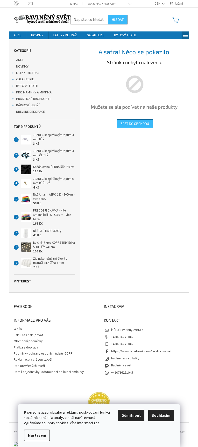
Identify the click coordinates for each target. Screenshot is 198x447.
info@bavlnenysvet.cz (127, 329)
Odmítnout (131, 415)
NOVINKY (22, 66)
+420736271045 (122, 337)
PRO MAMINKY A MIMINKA (34, 92)
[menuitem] (17, 35)
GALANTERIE (25, 79)
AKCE (20, 60)
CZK (158, 3)
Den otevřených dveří (29, 366)
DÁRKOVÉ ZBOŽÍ (27, 105)
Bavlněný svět (121, 365)
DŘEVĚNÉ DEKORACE (30, 111)
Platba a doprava (26, 347)
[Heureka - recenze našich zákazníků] (99, 403)
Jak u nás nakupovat (103, 4)
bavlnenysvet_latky (125, 358)
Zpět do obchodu (134, 123)
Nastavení (37, 435)
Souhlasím (161, 415)
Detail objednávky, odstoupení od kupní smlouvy (49, 372)
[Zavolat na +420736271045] (21, 3)
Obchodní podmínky (28, 341)
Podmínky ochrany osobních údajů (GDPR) (43, 353)
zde (96, 423)
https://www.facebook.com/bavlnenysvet (141, 351)
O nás (74, 4)
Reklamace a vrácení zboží (33, 359)
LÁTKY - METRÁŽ (28, 72)
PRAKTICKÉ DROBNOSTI (33, 99)
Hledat (118, 19)
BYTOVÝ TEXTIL (27, 85)
